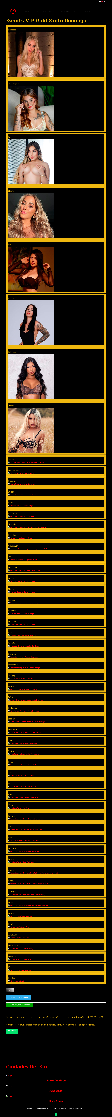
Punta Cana (65, 11)
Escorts (36, 11)
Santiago (78, 11)
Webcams (89, 11)
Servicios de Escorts (43, 1108)
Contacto (30, 1108)
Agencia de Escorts (75, 1108)
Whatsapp (12, 1031)
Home (27, 11)
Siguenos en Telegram (19, 997)
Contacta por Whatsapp (20, 1005)
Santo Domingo (50, 11)
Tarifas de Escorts (60, 1108)
